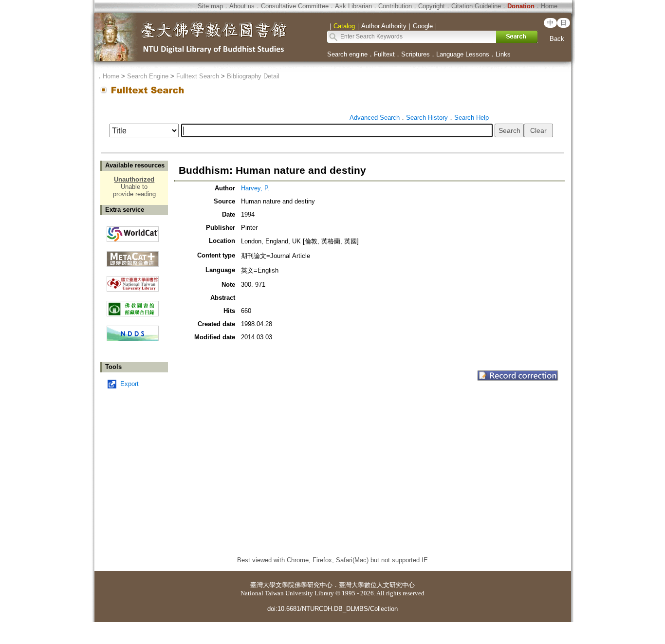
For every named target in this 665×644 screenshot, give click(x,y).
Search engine (347, 54)
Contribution (395, 6)
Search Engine (147, 76)
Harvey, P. (255, 188)
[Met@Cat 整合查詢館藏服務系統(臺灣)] (133, 255)
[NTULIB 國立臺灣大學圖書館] (133, 280)
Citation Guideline (476, 6)
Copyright (431, 6)
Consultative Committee (295, 6)
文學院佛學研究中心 (304, 585)
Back (557, 38)
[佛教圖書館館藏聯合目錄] (133, 305)
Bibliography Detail (253, 76)
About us (242, 6)
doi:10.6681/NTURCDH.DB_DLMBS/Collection (332, 608)
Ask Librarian (353, 6)
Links (503, 54)
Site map (210, 6)
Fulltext (384, 54)
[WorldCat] (133, 231)
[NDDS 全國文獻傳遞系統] (133, 339)
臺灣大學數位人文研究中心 (377, 585)
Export (129, 383)
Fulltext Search (197, 76)
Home (549, 6)
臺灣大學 (263, 585)
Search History (427, 117)
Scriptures (415, 54)
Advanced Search (375, 117)
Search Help (471, 117)
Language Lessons (462, 54)
